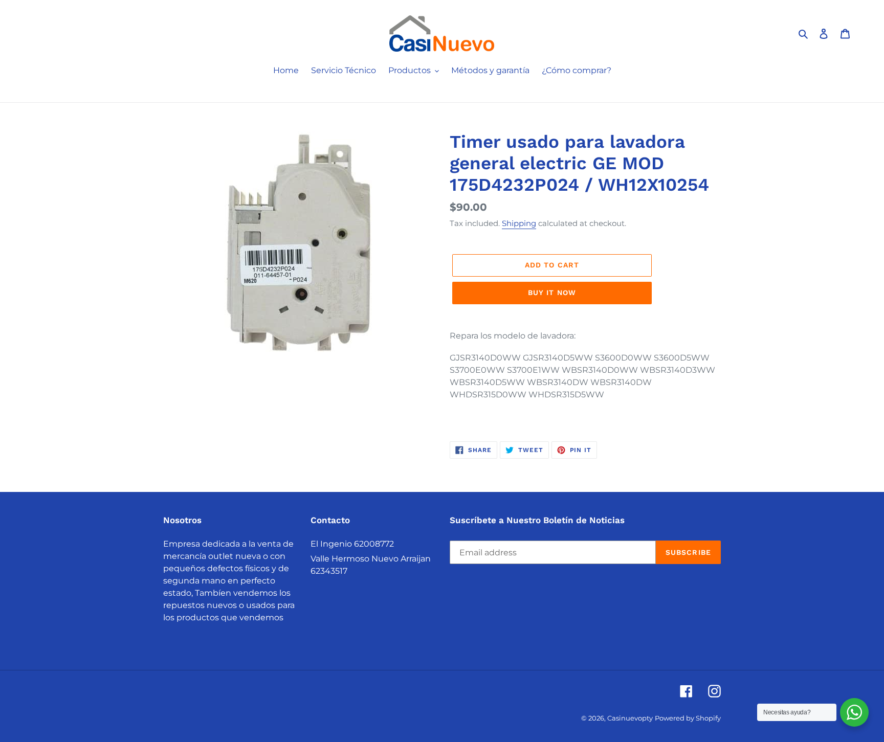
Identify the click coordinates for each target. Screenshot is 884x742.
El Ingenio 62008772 (352, 544)
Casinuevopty (630, 718)
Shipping (519, 223)
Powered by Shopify (688, 718)
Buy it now (552, 292)
